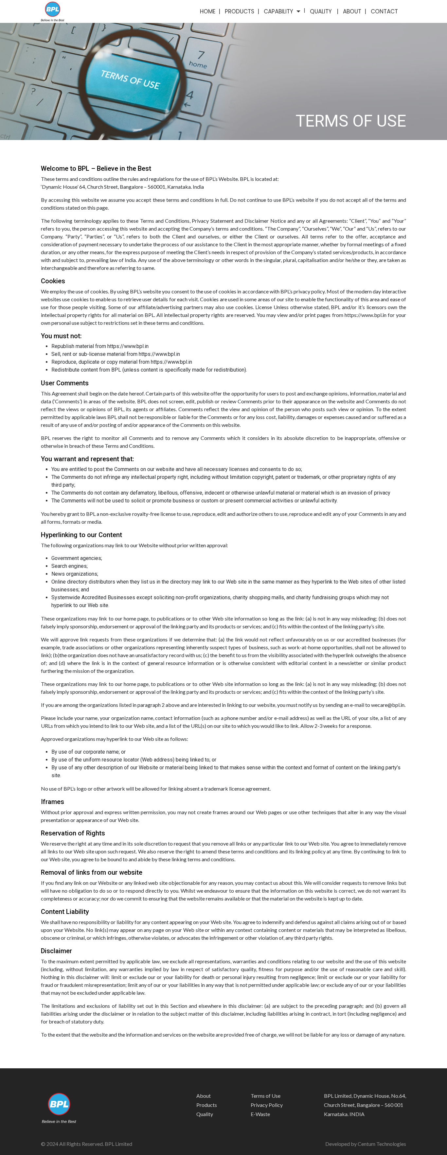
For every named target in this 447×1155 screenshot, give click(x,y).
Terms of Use (265, 1096)
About (352, 11)
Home (207, 11)
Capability (278, 11)
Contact (384, 11)
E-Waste (260, 1114)
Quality (321, 11)
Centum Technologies (382, 1144)
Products (239, 11)
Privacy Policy (267, 1105)
